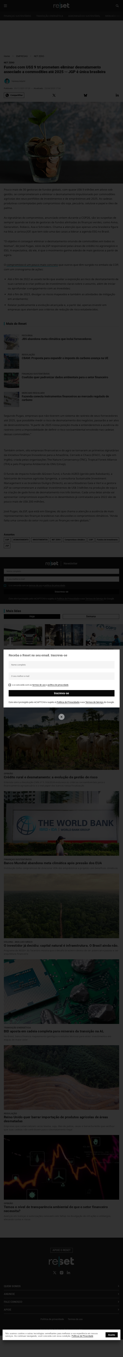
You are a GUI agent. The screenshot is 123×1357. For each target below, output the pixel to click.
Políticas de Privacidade (82, 1336)
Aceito (111, 1335)
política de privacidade (58, 685)
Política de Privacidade (68, 702)
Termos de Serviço (94, 702)
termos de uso (39, 685)
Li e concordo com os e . (40, 685)
